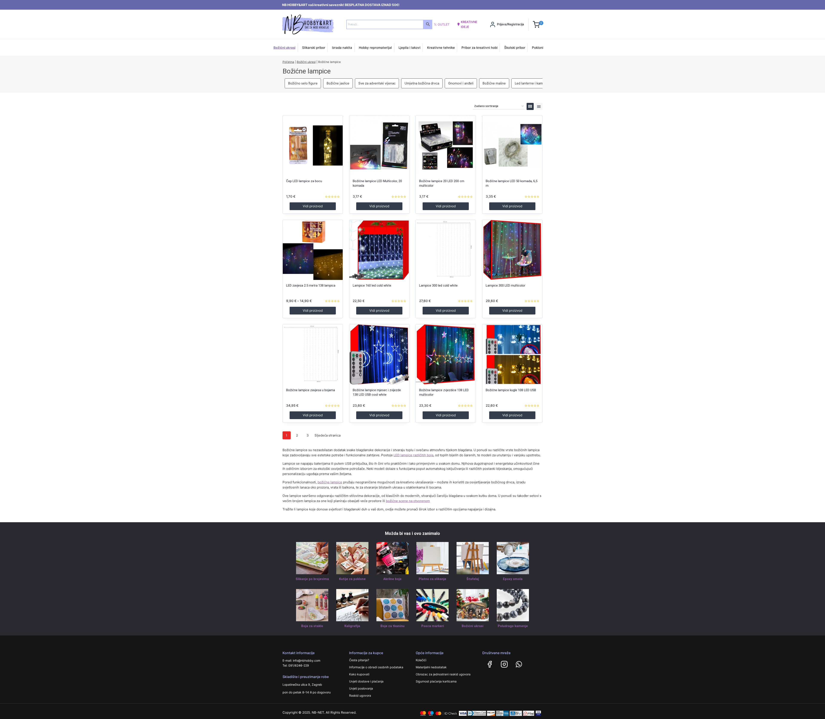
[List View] (538, 106)
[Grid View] (530, 106)
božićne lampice (330, 482)
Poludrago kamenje (513, 626)
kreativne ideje (469, 24)
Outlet (443, 24)
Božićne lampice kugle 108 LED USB (511, 390)
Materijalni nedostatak (431, 667)
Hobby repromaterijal (375, 48)
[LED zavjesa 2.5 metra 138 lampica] (313, 250)
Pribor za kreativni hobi (479, 48)
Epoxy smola (512, 579)
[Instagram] (504, 664)
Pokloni (537, 48)
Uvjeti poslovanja (361, 688)
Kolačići (421, 660)
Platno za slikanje (432, 579)
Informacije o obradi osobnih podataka (376, 667)
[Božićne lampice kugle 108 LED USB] (512, 354)
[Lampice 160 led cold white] (379, 250)
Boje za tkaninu (392, 626)
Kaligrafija (352, 626)
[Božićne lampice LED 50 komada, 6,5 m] (512, 145)
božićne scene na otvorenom (408, 501)
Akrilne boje (392, 579)
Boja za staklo (312, 626)
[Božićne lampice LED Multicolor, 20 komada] (379, 145)
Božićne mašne (494, 83)
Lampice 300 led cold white (438, 285)
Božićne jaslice (338, 83)
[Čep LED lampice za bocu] (313, 145)
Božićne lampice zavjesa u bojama (310, 390)
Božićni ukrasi (284, 48)
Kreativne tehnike (441, 48)
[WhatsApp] (519, 664)
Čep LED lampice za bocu (304, 181)
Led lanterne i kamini (530, 83)
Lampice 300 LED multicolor (505, 285)
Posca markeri (432, 626)
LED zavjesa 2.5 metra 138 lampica (310, 285)
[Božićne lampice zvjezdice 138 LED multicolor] (446, 354)
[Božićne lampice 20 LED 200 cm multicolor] (446, 145)
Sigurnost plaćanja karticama (436, 681)
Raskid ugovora (360, 695)
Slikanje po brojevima (312, 579)
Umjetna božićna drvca (422, 83)
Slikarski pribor (313, 48)
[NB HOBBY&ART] (308, 24)
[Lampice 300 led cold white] (446, 250)
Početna (288, 62)
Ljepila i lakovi (409, 48)
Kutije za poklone (352, 579)
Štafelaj (472, 579)
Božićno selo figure (303, 83)
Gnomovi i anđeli (461, 83)
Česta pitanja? (359, 660)
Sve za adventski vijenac (377, 83)
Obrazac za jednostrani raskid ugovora (443, 674)
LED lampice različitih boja (413, 455)
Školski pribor (514, 48)
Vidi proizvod (313, 206)
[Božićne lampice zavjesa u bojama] (313, 354)
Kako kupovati (359, 674)
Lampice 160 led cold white (372, 285)
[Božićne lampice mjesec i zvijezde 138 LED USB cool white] (379, 354)
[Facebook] (489, 664)
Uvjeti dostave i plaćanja (366, 681)
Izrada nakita (342, 48)
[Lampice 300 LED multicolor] (512, 250)
